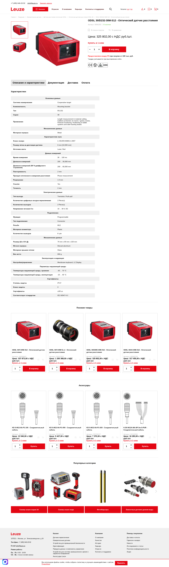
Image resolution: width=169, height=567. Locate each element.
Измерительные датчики (61, 540)
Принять (121, 563)
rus (128, 9)
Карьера (78, 9)
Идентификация (58, 546)
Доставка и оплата (133, 537)
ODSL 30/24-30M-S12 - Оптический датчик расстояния (137, 351)
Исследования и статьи (135, 546)
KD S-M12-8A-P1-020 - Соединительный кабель (102, 429)
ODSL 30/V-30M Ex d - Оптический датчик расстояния (62, 351)
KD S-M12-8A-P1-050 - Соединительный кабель (65, 429)
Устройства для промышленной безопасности (69, 543)
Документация (56, 82)
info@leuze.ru (32, 3)
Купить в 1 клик (96, 43)
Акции (129, 552)
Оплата (86, 82)
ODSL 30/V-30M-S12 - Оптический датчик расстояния (28, 351)
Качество (98, 540)
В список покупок (97, 30)
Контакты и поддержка (94, 9)
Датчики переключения (61, 537)
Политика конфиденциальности (138, 549)
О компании (67, 9)
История (98, 543)
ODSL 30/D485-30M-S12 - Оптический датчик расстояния (101, 351)
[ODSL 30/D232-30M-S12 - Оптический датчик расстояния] (58, 47)
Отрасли (55, 9)
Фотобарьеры (103, 510)
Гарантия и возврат (133, 540)
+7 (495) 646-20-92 (18, 3)
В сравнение (116, 30)
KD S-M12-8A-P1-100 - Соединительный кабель (28, 429)
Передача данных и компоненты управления (68, 549)
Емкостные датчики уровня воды (139, 510)
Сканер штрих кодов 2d (29, 510)
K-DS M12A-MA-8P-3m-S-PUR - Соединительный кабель (135, 429)
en (131, 9)
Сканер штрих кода (66, 510)
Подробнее (46, 564)
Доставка (73, 82)
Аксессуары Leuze (59, 556)
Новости (130, 543)
